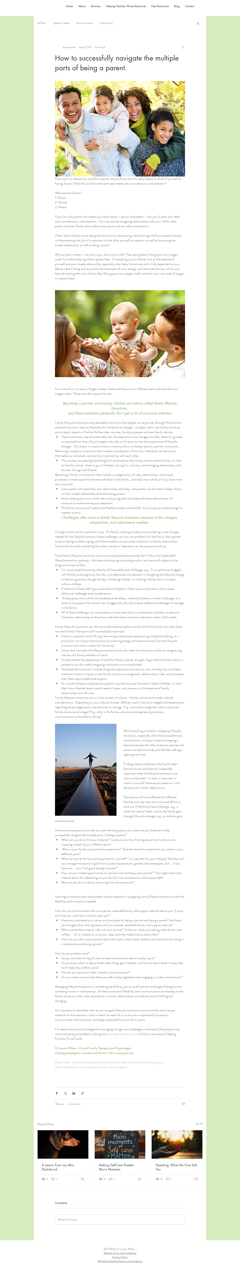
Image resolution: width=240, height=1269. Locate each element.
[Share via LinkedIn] (74, 1093)
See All (199, 1123)
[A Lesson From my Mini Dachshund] (63, 1144)
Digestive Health (61, 23)
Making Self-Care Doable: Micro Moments (116, 1167)
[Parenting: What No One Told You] (177, 1144)
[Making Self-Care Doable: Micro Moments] (120, 1144)
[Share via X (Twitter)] (65, 1093)
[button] (198, 23)
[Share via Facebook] (56, 1093)
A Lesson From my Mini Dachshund (58, 1167)
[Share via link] (82, 1093)
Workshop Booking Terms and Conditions (120, 1261)
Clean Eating (106, 23)
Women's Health (84, 23)
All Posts (41, 23)
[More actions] (183, 47)
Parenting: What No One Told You (176, 1167)
